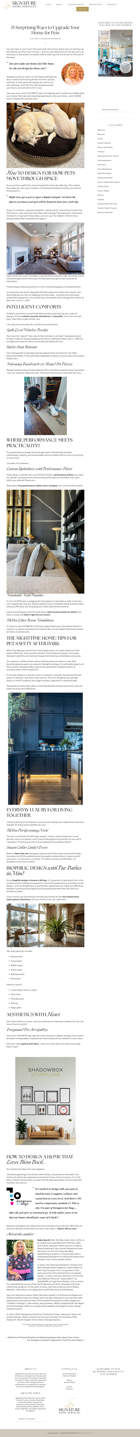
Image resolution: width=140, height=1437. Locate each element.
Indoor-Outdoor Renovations (109, 182)
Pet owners (46, 1326)
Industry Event (103, 186)
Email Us (69, 1389)
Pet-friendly (54, 1326)
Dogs (39, 1326)
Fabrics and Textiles (105, 147)
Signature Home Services (19, 5)
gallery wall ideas (30, 1043)
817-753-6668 (69, 1382)
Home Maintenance (37, 1324)
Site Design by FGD (87, 1433)
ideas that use (31, 853)
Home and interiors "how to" (108, 156)
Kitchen (100, 195)
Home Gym (102, 165)
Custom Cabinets (104, 143)
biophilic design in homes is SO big (29, 880)
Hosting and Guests (105, 178)
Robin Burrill (43, 1240)
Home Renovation (51, 1324)
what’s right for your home (36, 614)
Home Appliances (104, 160)
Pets (61, 1326)
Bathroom (101, 130)
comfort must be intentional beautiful (42, 316)
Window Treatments (105, 212)
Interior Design (63, 1324)
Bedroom (101, 134)
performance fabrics (64, 474)
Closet (100, 139)
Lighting (101, 199)
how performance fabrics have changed (37, 485)
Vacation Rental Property (107, 208)
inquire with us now (66, 1228)
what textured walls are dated (62, 611)
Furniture (101, 152)
